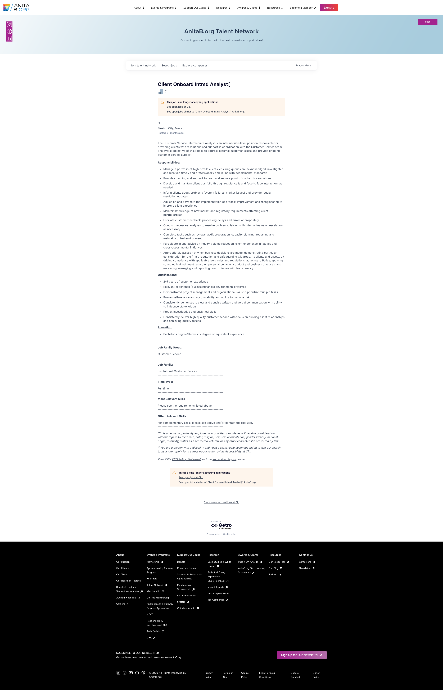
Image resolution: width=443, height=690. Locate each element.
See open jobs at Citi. (179, 106)
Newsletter (305, 568)
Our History (122, 568)
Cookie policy (230, 534)
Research (222, 8)
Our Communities (186, 595)
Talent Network (155, 585)
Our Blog (273, 568)
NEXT (150, 614)
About (137, 8)
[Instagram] (9, 24)
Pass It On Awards (248, 562)
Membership (153, 591)
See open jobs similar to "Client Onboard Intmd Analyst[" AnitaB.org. (206, 111)
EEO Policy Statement (186, 459)
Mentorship (153, 562)
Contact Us (305, 562)
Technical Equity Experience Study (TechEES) (216, 577)
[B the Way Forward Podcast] (143, 673)
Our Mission (123, 562)
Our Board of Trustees (128, 580)
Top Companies (216, 599)
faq (427, 22)
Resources (273, 8)
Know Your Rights (224, 459)
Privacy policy (213, 534)
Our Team (121, 574)
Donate (181, 562)
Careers (120, 604)
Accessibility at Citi (237, 451)
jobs (169, 65)
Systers (181, 601)
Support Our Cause (194, 8)
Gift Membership (186, 608)
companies (194, 65)
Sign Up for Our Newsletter (299, 655)
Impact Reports (216, 587)
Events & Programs (162, 8)
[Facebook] (9, 31)
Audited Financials (126, 597)
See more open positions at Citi (221, 502)
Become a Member (301, 8)
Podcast (273, 574)
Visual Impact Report (219, 593)
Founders (152, 578)
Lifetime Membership (158, 597)
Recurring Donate (187, 568)
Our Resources (277, 562)
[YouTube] (131, 673)
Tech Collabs (154, 631)
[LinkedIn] (9, 38)
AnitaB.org (155, 677)
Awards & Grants (247, 8)
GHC (149, 637)
